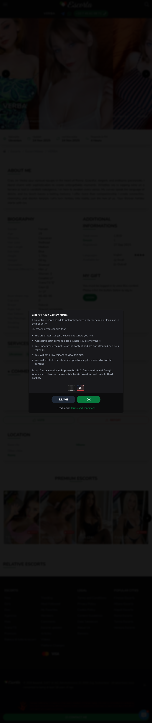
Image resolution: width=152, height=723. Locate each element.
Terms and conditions (83, 408)
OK (89, 399)
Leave (63, 399)
